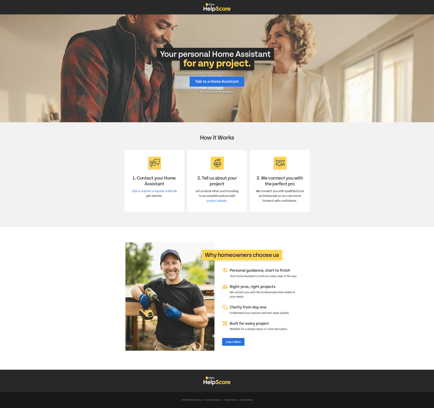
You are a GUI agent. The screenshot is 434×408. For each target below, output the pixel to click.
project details (216, 200)
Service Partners (212, 400)
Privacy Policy (230, 400)
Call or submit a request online (152, 191)
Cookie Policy (247, 400)
